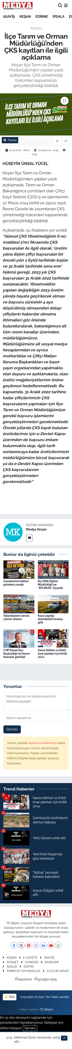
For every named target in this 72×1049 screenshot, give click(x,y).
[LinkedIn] (43, 945)
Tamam (30, 1028)
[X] (21, 945)
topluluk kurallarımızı (42, 743)
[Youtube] (51, 945)
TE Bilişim (46, 1009)
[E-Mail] (29, 538)
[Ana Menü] (66, 6)
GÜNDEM (31, 962)
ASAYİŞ (9, 16)
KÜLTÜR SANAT (58, 971)
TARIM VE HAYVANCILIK (23, 971)
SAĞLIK (12, 966)
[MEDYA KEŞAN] (18, 5)
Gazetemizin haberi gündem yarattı (16, 583)
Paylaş (12, 140)
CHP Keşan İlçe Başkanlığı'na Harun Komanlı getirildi (16, 654)
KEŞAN (25, 16)
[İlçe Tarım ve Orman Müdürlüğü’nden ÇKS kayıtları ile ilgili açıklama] (36, 114)
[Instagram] (36, 945)
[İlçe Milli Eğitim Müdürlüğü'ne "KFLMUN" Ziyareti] (53, 569)
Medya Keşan (36, 529)
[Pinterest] (28, 945)
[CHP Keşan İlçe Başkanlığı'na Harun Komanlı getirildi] (18, 638)
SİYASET (12, 962)
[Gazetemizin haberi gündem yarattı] (18, 569)
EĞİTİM (29, 966)
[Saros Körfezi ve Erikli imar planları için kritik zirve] (53, 638)
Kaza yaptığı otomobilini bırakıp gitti (50, 619)
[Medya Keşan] (13, 532)
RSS (11, 997)
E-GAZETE (30, 957)
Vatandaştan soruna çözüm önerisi (16, 617)
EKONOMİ (52, 962)
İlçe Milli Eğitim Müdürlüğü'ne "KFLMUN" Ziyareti (50, 585)
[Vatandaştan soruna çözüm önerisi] (18, 604)
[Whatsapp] (58, 945)
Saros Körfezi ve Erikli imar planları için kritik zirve (52, 654)
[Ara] (60, 6)
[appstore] (24, 980)
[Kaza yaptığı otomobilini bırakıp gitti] (53, 604)
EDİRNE (41, 16)
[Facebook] (14, 945)
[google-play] (46, 980)
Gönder (12, 729)
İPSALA (58, 16)
